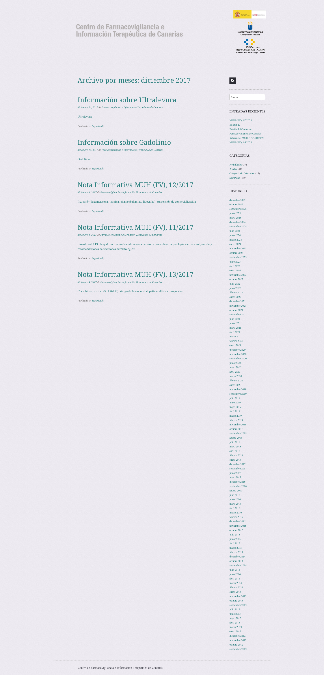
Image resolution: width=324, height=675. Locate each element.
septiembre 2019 (238, 393)
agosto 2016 (235, 490)
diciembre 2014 (237, 556)
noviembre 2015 (237, 525)
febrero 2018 (236, 455)
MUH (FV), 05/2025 (240, 142)
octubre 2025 (236, 204)
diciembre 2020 (237, 349)
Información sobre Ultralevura (127, 100)
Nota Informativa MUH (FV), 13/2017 (135, 274)
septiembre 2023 (238, 257)
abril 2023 (234, 266)
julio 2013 (234, 609)
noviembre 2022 (237, 274)
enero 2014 (235, 591)
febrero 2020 (236, 380)
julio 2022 (234, 283)
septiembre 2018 (238, 433)
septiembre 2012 (238, 649)
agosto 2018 (235, 437)
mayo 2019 (235, 406)
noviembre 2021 (237, 305)
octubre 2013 (236, 600)
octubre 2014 (236, 561)
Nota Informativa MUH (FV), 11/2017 (135, 227)
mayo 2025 (235, 217)
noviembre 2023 (237, 248)
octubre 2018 (236, 428)
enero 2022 (235, 296)
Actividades (235, 164)
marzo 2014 (235, 583)
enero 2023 (235, 270)
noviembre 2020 (237, 354)
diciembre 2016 (237, 481)
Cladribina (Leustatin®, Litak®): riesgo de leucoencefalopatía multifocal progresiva (130, 291)
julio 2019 (234, 398)
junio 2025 (235, 213)
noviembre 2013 (237, 596)
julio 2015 (234, 534)
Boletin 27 (234, 124)
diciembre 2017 (237, 464)
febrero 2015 (236, 552)
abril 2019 (234, 411)
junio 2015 (235, 539)
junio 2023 (235, 261)
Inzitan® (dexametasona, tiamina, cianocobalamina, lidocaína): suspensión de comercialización (137, 201)
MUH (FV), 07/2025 (240, 120)
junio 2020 (235, 362)
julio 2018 (234, 442)
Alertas (233, 169)
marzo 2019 (235, 415)
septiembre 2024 (238, 226)
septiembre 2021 (238, 314)
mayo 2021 (235, 327)
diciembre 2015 (237, 521)
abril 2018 (234, 450)
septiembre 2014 (238, 565)
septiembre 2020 (238, 358)
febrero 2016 (236, 517)
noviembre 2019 (237, 389)
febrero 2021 (236, 340)
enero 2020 (235, 384)
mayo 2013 (235, 618)
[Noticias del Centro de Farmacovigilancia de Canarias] (162, 31)
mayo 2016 (235, 503)
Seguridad (97, 126)
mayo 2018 (235, 446)
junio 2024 (235, 235)
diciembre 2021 (237, 301)
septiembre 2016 (238, 486)
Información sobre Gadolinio (124, 142)
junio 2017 (235, 473)
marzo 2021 (235, 336)
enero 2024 (235, 244)
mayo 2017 (235, 477)
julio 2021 (234, 318)
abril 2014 (234, 578)
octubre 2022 (236, 279)
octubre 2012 (236, 644)
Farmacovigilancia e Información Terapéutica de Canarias (132, 107)
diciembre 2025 (237, 200)
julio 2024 (234, 230)
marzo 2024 (235, 239)
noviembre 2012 (237, 640)
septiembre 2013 (238, 605)
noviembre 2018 (237, 424)
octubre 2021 (236, 310)
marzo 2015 (235, 547)
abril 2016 (234, 508)
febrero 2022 (236, 292)
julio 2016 (234, 495)
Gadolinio (84, 159)
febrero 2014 (236, 587)
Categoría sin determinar (242, 173)
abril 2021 (234, 332)
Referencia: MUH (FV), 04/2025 (246, 138)
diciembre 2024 (237, 222)
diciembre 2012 (237, 635)
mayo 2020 (235, 367)
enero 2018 (235, 459)
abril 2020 (234, 371)
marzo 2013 (235, 627)
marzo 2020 (235, 376)
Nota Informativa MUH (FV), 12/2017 (135, 185)
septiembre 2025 (238, 208)
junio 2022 (235, 288)
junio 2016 (235, 499)
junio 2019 (235, 402)
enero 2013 (235, 631)
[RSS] (232, 80)
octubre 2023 (236, 252)
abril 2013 (234, 622)
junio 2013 (235, 613)
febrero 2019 (236, 420)
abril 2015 (234, 543)
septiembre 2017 (238, 468)
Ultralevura (85, 116)
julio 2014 (234, 569)
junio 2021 (235, 323)
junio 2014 (235, 574)
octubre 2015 (236, 530)
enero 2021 (235, 345)
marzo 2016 (235, 512)
